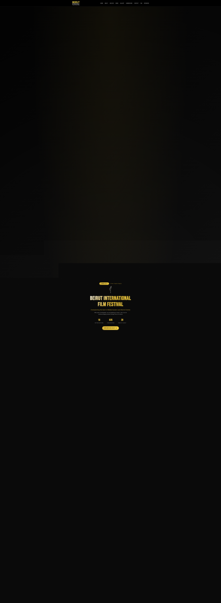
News (117, 3)
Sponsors (146, 3)
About (106, 3)
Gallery (122, 3)
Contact (136, 3)
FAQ (141, 3)
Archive (112, 3)
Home (101, 3)
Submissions (129, 3)
